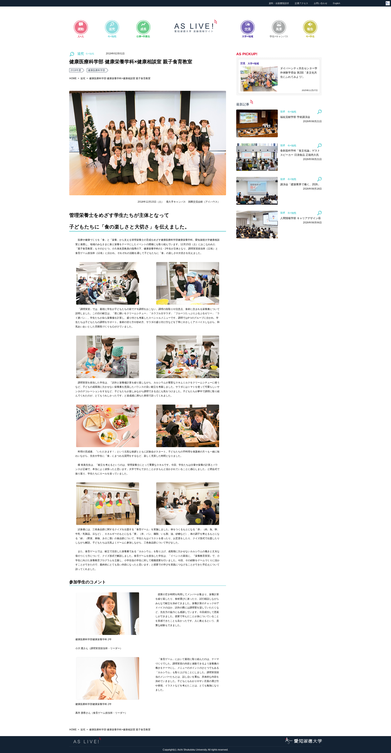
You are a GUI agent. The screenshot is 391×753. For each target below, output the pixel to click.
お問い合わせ (320, 3)
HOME (73, 78)
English (336, 3)
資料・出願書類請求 (279, 3)
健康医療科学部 (96, 70)
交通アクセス (301, 3)
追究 (82, 78)
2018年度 (75, 70)
